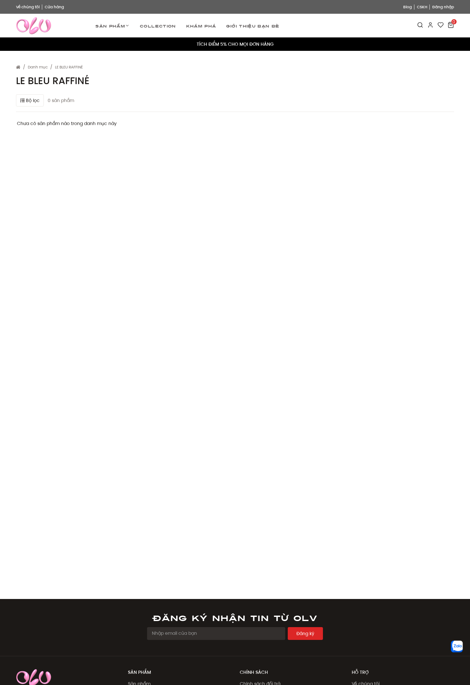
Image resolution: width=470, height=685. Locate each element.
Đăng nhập (443, 7)
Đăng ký (305, 633)
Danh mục (38, 67)
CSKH (422, 7)
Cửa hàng (54, 7)
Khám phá (201, 25)
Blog (407, 7)
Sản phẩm (110, 25)
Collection (158, 25)
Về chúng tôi (28, 7)
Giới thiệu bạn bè (252, 25)
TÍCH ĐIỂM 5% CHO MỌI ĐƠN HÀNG (235, 44)
